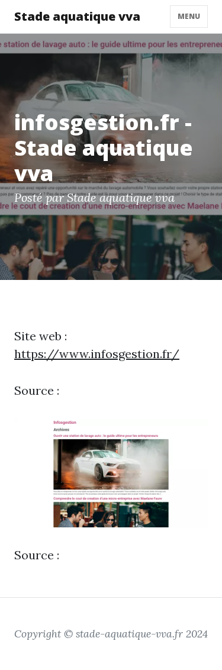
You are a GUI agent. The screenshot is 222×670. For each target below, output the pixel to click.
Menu (189, 16)
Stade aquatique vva (77, 16)
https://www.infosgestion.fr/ (96, 353)
